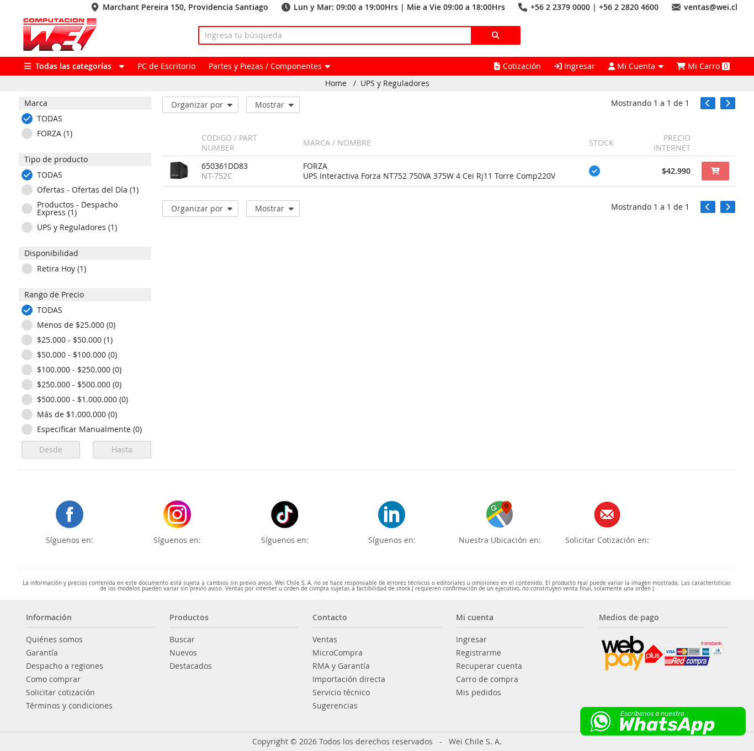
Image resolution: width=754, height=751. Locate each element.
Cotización (522, 66)
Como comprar (53, 679)
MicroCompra (337, 653)
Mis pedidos (478, 692)
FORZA (315, 166)
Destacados (190, 666)
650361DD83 (224, 166)
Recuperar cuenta (489, 666)
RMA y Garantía (341, 666)
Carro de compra (487, 679)
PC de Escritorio (166, 66)
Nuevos (183, 653)
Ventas (324, 639)
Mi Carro (707, 66)
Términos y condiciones (69, 706)
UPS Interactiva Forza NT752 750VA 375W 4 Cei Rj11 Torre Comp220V (429, 176)
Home (336, 83)
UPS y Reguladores (394, 83)
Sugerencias (335, 706)
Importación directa (348, 679)
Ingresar (578, 66)
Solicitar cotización (60, 692)
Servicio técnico (341, 692)
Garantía (42, 653)
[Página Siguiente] (727, 103)
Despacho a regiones (64, 666)
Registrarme (478, 653)
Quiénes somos (54, 639)
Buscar (182, 639)
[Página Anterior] (707, 103)
